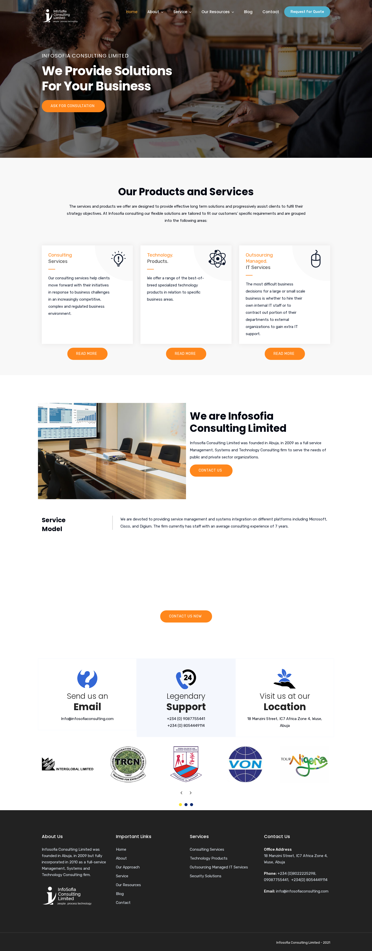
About (153, 11)
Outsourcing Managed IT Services (219, 867)
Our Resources (215, 11)
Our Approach (128, 867)
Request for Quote (307, 12)
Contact (270, 11)
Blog (248, 11)
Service (180, 11)
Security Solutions (205, 876)
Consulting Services (207, 849)
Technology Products (209, 858)
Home (131, 11)
